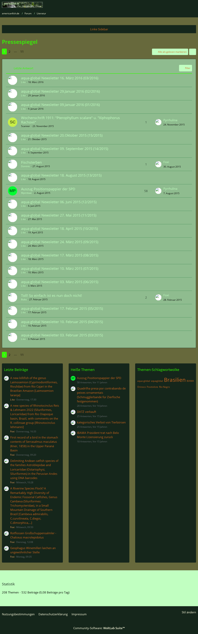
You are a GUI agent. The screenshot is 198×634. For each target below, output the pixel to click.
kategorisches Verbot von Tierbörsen (101, 422)
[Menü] (193, 5)
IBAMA (190, 381)
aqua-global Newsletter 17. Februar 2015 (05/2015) (62, 308)
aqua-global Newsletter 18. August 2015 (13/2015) (61, 175)
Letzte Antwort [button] (23, 68)
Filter (187, 68)
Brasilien (175, 379)
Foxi (166, 162)
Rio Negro (164, 387)
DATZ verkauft (86, 412)
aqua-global (143, 381)
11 (22, 51)
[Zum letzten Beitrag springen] (158, 122)
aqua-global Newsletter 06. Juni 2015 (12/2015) (58, 202)
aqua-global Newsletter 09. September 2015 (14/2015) (64, 148)
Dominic (25, 166)
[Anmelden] (183, 5)
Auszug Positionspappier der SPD (48, 189)
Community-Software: (99, 628)
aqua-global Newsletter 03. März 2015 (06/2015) (59, 281)
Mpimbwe (26, 193)
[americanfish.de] (22, 5)
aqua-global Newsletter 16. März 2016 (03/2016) (59, 78)
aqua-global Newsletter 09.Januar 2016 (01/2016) (60, 104)
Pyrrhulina (170, 120)
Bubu (24, 299)
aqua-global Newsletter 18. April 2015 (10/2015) (59, 228)
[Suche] (174, 5)
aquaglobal (157, 381)
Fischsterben (31, 162)
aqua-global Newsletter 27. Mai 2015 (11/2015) (58, 215)
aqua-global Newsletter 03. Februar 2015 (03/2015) (62, 335)
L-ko (23, 82)
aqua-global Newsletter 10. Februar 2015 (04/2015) (62, 321)
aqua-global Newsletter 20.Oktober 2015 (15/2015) (61, 135)
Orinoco (141, 387)
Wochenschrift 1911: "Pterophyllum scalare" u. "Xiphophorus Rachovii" (70, 119)
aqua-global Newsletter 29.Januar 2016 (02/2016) (60, 91)
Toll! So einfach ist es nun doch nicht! (51, 295)
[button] (192, 52)
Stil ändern (189, 612)
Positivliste (152, 387)
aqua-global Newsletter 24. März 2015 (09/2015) (59, 242)
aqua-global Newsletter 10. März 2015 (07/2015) (59, 268)
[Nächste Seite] (29, 51)
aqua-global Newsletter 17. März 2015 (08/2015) (59, 255)
